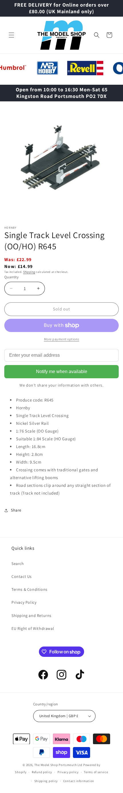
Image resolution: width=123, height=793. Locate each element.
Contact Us (21, 576)
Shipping (29, 272)
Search (17, 563)
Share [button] (16, 510)
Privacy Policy (23, 602)
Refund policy (42, 772)
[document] (61, 163)
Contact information (78, 781)
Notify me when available (61, 371)
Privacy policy (68, 772)
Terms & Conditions (29, 589)
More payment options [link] (61, 339)
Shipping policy (46, 781)
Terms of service (96, 772)
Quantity (11, 277)
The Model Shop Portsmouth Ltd (58, 765)
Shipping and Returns (31, 615)
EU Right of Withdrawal (32, 628)
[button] (11, 35)
